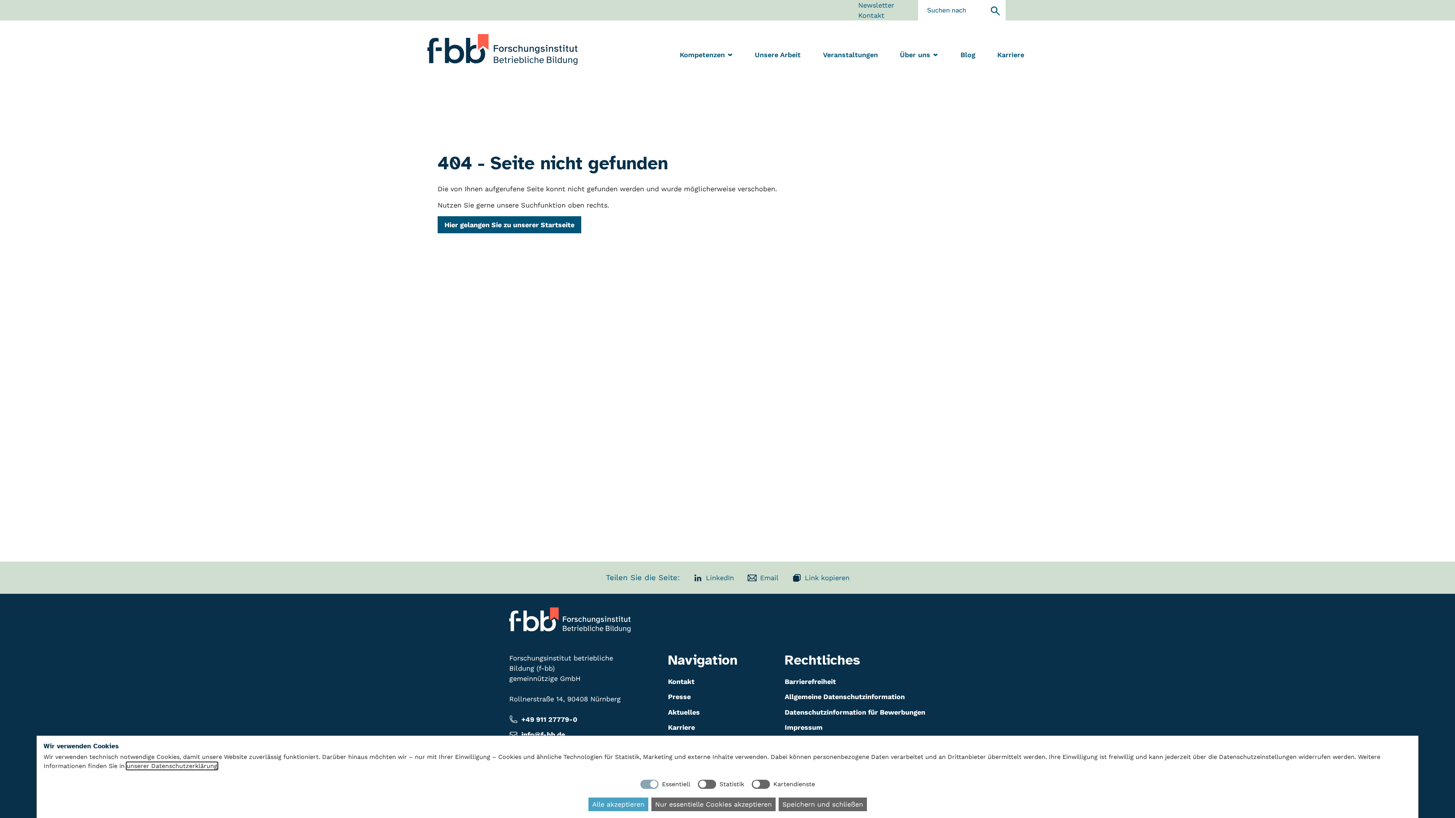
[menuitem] (777, 55)
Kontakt (871, 15)
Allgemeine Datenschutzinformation (845, 697)
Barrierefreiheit (810, 681)
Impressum (804, 727)
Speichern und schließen (822, 804)
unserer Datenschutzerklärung (172, 766)
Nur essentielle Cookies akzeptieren (713, 804)
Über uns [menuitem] (915, 55)
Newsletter (876, 5)
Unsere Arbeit (778, 55)
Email (769, 578)
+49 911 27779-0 (549, 719)
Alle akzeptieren (618, 804)
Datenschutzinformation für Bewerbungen (855, 712)
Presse (679, 697)
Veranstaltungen (850, 55)
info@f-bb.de (543, 734)
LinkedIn (720, 578)
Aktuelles (684, 712)
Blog (968, 55)
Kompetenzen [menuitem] (702, 55)
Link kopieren (827, 578)
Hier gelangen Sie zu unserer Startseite (509, 225)
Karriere (1010, 55)
